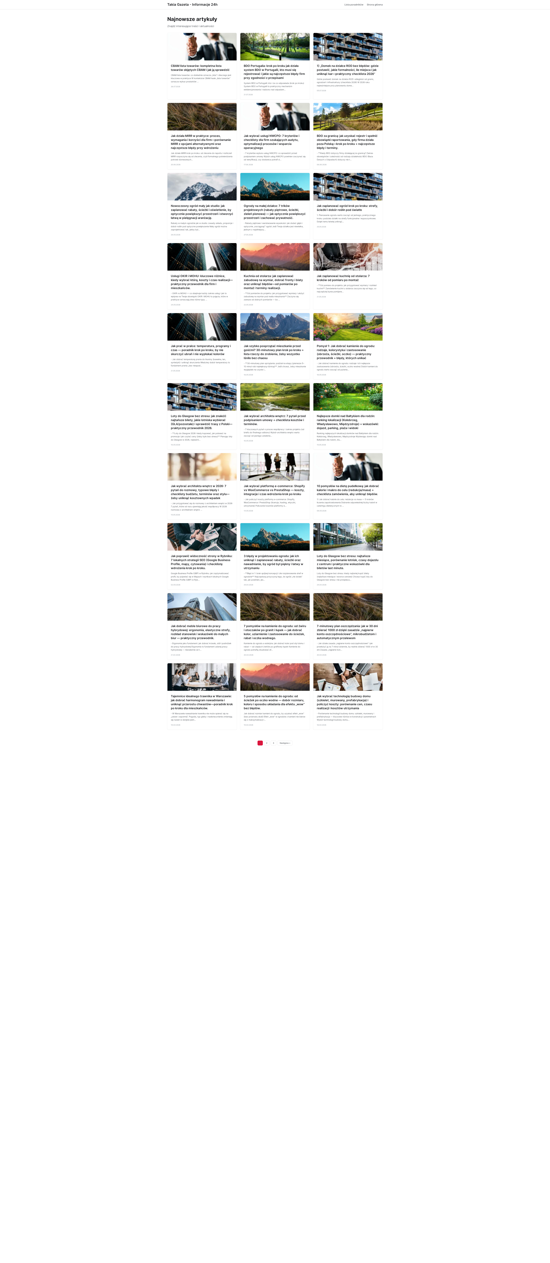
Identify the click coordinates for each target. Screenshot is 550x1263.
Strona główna (375, 4)
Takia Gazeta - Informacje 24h (192, 4)
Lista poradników (353, 4)
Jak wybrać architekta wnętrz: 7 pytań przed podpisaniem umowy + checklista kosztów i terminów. (275, 420)
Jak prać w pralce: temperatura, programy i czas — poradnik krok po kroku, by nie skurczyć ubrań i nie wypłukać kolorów (201, 350)
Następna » (285, 743)
